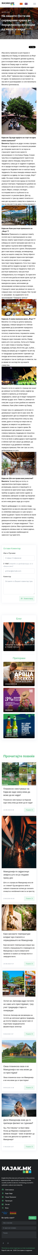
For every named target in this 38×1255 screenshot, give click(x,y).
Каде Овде (9, 1193)
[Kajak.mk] (8, 3)
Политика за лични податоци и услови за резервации (18, 1248)
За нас (7, 1204)
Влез (6, 1208)
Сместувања (9, 1190)
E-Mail (18, 564)
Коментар (7, 576)
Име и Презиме (9, 553)
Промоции (8, 1201)
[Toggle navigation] (34, 3)
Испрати (32, 1218)
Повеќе (28, 810)
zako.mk (9, 1250)
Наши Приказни (10, 1197)
